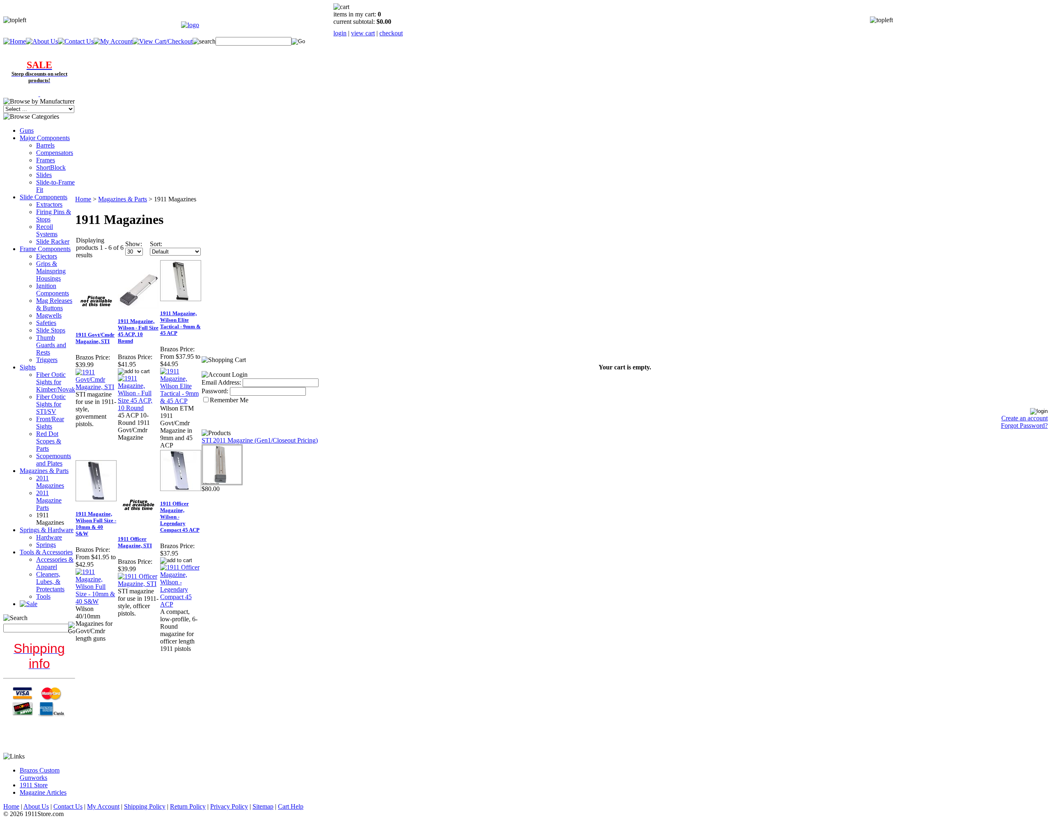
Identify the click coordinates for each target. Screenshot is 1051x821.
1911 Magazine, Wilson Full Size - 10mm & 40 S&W (96, 524)
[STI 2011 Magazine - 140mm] (222, 483)
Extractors (49, 204)
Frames (45, 160)
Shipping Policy (144, 806)
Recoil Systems (46, 230)
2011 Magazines (50, 482)
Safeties (46, 322)
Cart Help (290, 806)
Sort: (156, 243)
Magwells (49, 315)
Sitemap (262, 806)
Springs (46, 544)
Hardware (49, 537)
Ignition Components (52, 289)
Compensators (54, 152)
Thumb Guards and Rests (51, 345)
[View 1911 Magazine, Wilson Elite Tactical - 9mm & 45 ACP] (181, 400)
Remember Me (229, 400)
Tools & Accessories (46, 552)
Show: (133, 243)
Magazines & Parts (44, 470)
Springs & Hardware (46, 529)
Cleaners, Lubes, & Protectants (50, 582)
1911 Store (34, 785)
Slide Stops (50, 330)
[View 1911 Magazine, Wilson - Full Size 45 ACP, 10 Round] (138, 407)
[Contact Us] (76, 41)
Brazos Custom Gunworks (40, 774)
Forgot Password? (1024, 425)
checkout (391, 33)
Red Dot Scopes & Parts (48, 441)
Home (83, 199)
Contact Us (68, 806)
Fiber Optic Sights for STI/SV (51, 404)
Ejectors (46, 256)
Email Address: (221, 382)
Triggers (46, 359)
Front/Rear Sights (50, 422)
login (340, 33)
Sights (28, 367)
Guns (27, 130)
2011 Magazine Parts (49, 500)
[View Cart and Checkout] (163, 41)
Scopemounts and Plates (53, 459)
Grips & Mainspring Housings (51, 271)
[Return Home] (190, 24)
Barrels (45, 145)
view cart (363, 33)
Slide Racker (52, 241)
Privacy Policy (229, 806)
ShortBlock (51, 167)
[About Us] (42, 41)
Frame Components (45, 248)
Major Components (45, 137)
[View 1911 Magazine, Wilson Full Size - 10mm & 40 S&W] (96, 601)
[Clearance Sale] (39, 93)
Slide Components (43, 197)
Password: (215, 390)
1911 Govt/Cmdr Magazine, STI (95, 338)
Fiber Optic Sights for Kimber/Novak (55, 382)
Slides (44, 174)
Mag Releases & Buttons (54, 304)
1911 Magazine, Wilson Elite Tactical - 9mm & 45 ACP (180, 323)
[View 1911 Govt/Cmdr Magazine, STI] (96, 386)
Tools (43, 596)
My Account (103, 806)
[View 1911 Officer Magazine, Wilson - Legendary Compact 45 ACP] (181, 604)
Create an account (1024, 418)
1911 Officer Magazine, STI (135, 542)
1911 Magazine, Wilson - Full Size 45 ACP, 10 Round (138, 331)
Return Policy (188, 806)
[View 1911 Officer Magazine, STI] (138, 583)
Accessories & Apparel (54, 563)
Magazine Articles (43, 792)
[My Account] (113, 41)
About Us (36, 806)
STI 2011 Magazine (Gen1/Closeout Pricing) (260, 440)
